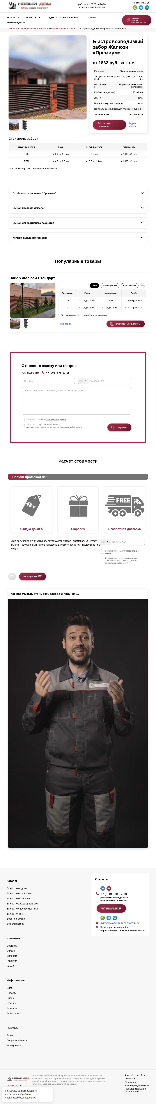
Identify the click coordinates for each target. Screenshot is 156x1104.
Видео (10, 998)
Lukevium (130, 1078)
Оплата (11, 951)
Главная (11, 28)
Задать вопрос (132, 124)
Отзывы (91, 18)
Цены (94, 285)
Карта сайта (13, 1013)
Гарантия (12, 961)
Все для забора (15, 923)
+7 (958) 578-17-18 (141, 3)
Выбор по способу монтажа (32, 28)
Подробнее (29, 1097)
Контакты (12, 1008)
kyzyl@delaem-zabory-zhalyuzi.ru (119, 923)
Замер (10, 966)
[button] (10, 264)
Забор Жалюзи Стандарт (32, 278)
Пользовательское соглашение (135, 1090)
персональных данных (56, 419)
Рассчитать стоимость (104, 124)
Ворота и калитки (16, 918)
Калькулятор (33, 18)
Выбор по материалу (18, 898)
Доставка (12, 945)
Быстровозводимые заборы (62, 28)
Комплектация (129, 285)
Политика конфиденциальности (137, 1084)
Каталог (11, 18)
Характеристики (110, 285)
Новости (11, 993)
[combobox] (83, 381)
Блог (9, 988)
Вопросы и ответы (17, 1040)
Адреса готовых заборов (63, 18)
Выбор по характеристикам (22, 903)
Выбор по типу (15, 913)
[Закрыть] (49, 1090)
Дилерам (12, 956)
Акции (10, 1035)
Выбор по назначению (19, 893)
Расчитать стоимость (128, 324)
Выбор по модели (17, 888)
